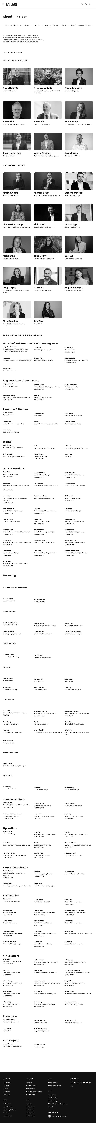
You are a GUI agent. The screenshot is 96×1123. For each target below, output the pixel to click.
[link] (11, 4)
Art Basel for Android (54, 1085)
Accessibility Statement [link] (59, 1116)
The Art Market (30, 1088)
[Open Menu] (3, 4)
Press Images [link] (30, 1110)
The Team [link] (47, 25)
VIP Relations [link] (18, 25)
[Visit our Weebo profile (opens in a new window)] (90, 1082)
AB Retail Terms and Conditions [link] (58, 1104)
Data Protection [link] (53, 1098)
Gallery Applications (9, 1110)
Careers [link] (5, 1088)
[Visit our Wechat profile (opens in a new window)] (87, 1082)
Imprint (50, 1107)
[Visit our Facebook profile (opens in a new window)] (75, 1082)
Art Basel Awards (31, 1085)
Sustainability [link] (7, 1116)
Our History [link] (38, 25)
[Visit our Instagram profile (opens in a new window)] (72, 1082)
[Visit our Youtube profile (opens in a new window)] (84, 1082)
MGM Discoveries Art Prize (34, 1091)
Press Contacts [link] (30, 1116)
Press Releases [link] (30, 1107)
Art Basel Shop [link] (30, 1094)
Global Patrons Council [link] (69, 25)
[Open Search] (82, 4)
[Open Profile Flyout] (85, 4)
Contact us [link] (6, 1091)
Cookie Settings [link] (53, 1101)
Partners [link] (81, 25)
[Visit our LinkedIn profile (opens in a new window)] (81, 1082)
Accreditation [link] (30, 1113)
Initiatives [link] (56, 25)
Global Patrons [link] (7, 1107)
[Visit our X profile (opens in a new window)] (78, 1082)
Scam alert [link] (6, 1094)
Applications (28, 25)
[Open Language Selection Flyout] (93, 4)
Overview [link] (9, 25)
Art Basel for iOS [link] (53, 1082)
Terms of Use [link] (52, 1095)
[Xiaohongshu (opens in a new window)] (72, 1086)
